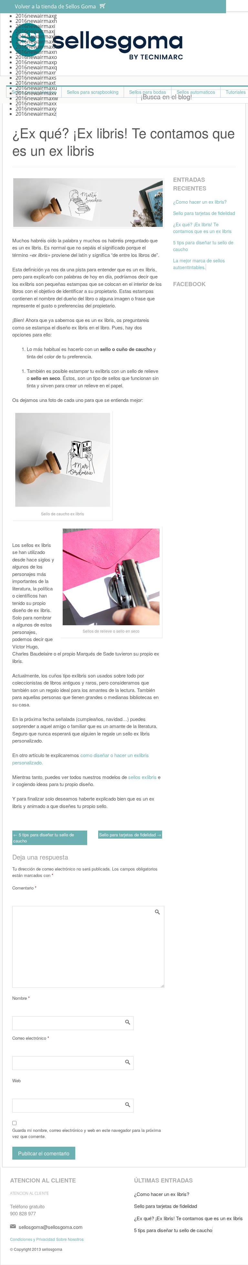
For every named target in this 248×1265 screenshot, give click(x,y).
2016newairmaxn (36, 51)
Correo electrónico (30, 1038)
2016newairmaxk (36, 36)
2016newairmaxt (36, 82)
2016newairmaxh (36, 20)
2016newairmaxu (36, 88)
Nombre (21, 998)
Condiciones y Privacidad (32, 1239)
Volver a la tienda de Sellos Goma (55, 6)
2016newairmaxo (36, 57)
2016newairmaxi (35, 26)
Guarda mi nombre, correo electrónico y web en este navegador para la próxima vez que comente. (86, 1133)
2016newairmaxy (36, 108)
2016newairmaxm (37, 46)
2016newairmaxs (36, 77)
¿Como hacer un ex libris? (200, 202)
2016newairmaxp (36, 62)
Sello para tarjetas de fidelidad (130, 835)
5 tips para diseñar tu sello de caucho (43, 838)
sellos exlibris (142, 777)
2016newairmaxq (36, 67)
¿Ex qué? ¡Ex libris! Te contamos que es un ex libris (202, 227)
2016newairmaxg (36, 15)
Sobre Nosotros (70, 1239)
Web (16, 1080)
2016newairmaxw (37, 98)
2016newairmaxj (35, 31)
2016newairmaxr (36, 72)
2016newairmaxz (36, 113)
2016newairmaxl (35, 41)
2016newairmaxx (36, 103)
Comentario (24, 888)
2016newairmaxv (36, 93)
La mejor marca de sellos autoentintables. (199, 263)
